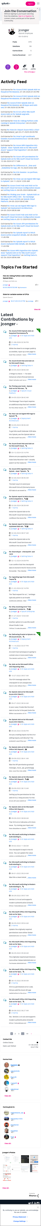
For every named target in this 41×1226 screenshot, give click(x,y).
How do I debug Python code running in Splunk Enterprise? (19, 122)
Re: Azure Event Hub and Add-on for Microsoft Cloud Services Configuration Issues (20, 186)
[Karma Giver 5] (8, 67)
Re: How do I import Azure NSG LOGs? (23, 130)
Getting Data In (9, 190)
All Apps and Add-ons (10, 281)
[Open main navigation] (38, 3)
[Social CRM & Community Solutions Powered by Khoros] (34, 1195)
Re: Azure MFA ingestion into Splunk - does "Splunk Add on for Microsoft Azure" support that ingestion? (19, 147)
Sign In (30, 4)
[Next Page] (31, 1033)
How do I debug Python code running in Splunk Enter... (18, 277)
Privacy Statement (19, 1217)
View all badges (29, 72)
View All (37, 309)
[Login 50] (16, 67)
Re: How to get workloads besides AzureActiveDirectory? (18, 137)
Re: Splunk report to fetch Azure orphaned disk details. (18, 242)
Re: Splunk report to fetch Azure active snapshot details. (18, 233)
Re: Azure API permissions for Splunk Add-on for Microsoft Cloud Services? (20, 157)
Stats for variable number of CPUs (16, 294)
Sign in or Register (25, 16)
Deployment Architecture (21, 208)
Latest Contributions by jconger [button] (17, 319)
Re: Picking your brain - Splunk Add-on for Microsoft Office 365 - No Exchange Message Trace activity (20, 196)
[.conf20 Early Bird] (33, 67)
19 (27, 1034)
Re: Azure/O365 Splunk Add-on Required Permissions (17, 104)
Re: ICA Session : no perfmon (25, 172)
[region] (20, 1215)
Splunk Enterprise (28, 611)
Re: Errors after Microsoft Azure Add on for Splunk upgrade (18, 113)
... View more (31, 354)
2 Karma (14, 344)
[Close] (38, 1207)
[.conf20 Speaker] (24, 67)
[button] (7, 1159)
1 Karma (14, 427)
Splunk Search (8, 297)
